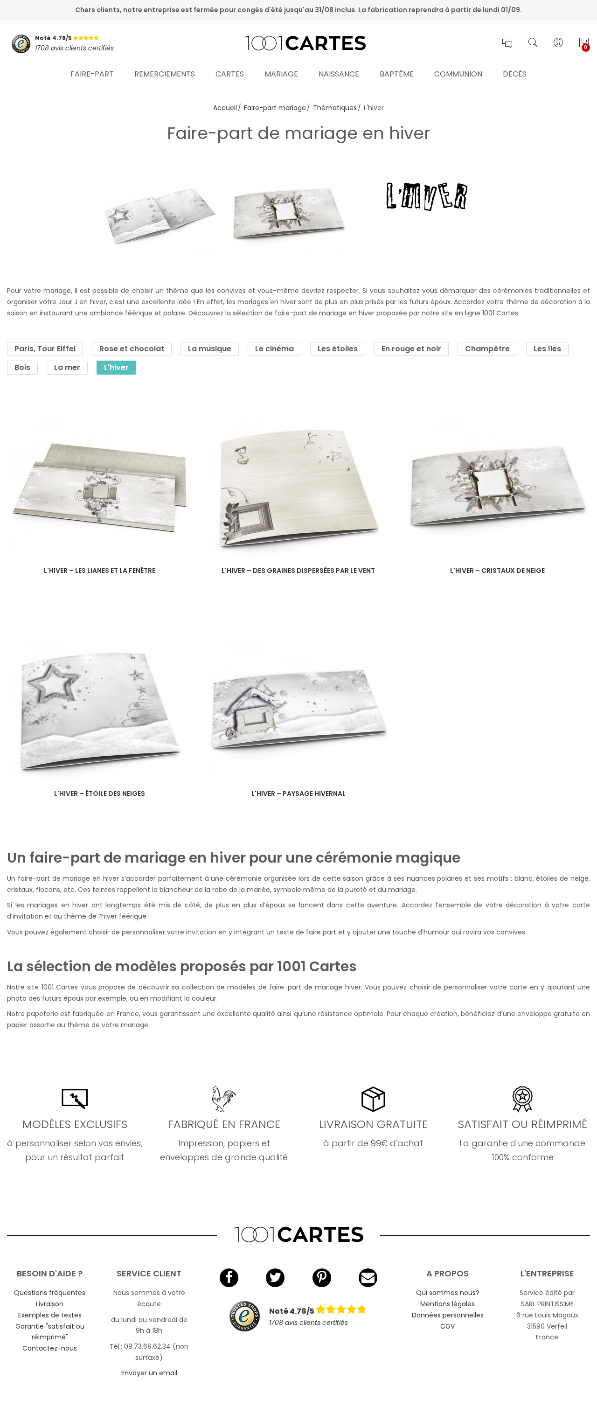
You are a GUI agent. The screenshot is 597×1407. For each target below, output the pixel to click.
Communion (458, 74)
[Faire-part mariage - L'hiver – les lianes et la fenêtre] (99, 488)
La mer (67, 367)
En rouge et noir (411, 348)
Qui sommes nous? (447, 1292)
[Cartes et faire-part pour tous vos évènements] (298, 44)
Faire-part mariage (275, 107)
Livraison (49, 1304)
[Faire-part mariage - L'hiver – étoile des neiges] (99, 711)
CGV (447, 1326)
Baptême (397, 74)
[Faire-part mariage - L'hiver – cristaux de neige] (497, 488)
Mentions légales (447, 1304)
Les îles (547, 348)
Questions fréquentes (49, 1292)
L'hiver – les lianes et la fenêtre (99, 570)
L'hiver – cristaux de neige (497, 570)
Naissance (339, 74)
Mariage (281, 74)
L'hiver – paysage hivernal (298, 793)
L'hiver (116, 367)
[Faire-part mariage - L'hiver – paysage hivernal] (298, 711)
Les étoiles (338, 348)
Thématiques (335, 107)
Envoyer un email (149, 1373)
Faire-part (92, 74)
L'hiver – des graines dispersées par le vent (298, 570)
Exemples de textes (50, 1315)
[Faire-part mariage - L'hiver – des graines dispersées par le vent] (298, 488)
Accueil (225, 107)
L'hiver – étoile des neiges (99, 793)
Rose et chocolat (131, 348)
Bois (22, 367)
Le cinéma (274, 348)
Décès (515, 74)
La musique (209, 348)
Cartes (229, 74)
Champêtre (487, 348)
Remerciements (164, 74)
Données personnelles (448, 1315)
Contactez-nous (49, 1348)
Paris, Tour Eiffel (45, 348)
